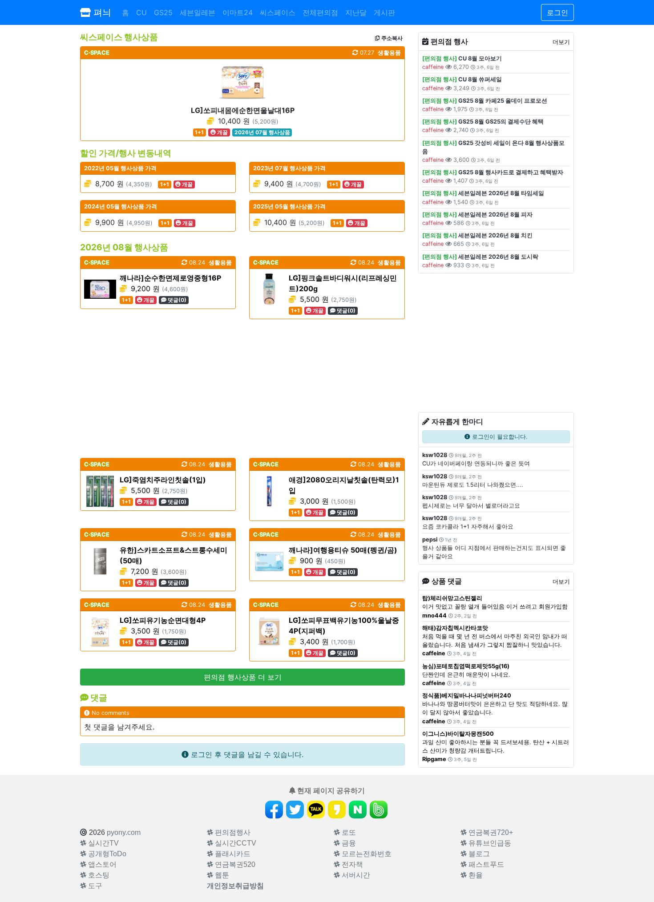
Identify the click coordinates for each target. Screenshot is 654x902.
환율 (475, 875)
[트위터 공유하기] (295, 809)
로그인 (557, 12)
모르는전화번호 (366, 854)
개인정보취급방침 (235, 886)
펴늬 (101, 12)
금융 (348, 843)
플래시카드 (231, 854)
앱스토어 (101, 864)
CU (141, 12)
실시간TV (102, 843)
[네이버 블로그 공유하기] (358, 809)
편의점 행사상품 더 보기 (243, 677)
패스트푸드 (485, 864)
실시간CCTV (234, 843)
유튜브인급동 (489, 843)
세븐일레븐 (197, 12)
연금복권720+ (490, 832)
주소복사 (391, 38)
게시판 (384, 12)
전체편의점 (320, 12)
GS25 (163, 12)
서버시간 (355, 875)
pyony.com (124, 832)
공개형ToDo (106, 854)
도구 (94, 886)
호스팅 (97, 875)
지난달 (356, 12)
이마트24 (237, 12)
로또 (348, 832)
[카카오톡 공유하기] (316, 809)
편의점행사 (231, 832)
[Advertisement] (242, 388)
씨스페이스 (277, 12)
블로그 (478, 854)
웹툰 (221, 875)
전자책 (351, 864)
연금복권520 (234, 864)
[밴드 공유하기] (379, 809)
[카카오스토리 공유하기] (337, 809)
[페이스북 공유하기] (274, 809)
